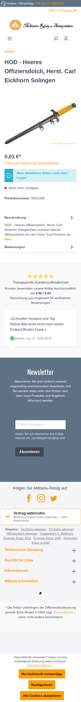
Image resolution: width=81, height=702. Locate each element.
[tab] (39, 228)
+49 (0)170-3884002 (49, 3)
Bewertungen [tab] (14, 247)
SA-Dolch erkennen (33, 529)
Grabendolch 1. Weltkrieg (56, 533)
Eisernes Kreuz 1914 (17, 538)
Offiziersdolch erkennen (22, 533)
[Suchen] (55, 38)
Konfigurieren (41, 685)
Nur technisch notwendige (42, 674)
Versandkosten (64, 612)
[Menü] (9, 38)
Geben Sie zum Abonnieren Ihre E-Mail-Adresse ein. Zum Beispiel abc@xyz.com (40, 436)
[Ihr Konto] (66, 38)
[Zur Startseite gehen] (40, 25)
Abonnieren (29, 452)
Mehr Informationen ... (40, 665)
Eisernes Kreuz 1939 (47, 538)
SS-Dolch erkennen (61, 529)
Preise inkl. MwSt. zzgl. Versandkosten (31, 163)
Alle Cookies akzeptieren (42, 695)
